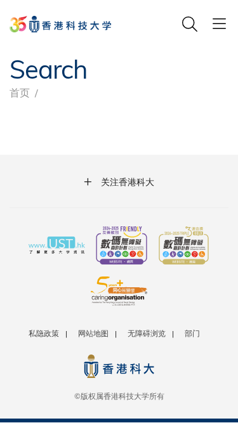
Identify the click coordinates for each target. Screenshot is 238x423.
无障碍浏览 (147, 333)
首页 (20, 92)
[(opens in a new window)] (121, 246)
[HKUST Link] (60, 24)
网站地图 (93, 333)
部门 (192, 333)
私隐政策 (44, 333)
